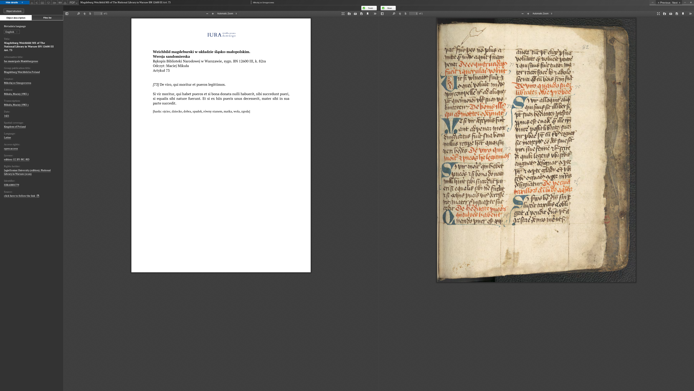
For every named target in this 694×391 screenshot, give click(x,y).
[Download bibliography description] (55, 2)
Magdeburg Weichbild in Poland (22, 72)
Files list (47, 17)
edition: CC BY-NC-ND (16, 159)
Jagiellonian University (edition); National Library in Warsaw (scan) (27, 172)
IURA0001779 (11, 185)
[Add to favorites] (48, 2)
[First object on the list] (653, 2)
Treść (370, 8)
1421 (6, 115)
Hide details (12, 2)
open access (11, 148)
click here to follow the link (20, 195)
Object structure (14, 10)
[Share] (36, 2)
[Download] (32, 2)
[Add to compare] (42, 2)
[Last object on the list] (685, 2)
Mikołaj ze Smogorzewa (17, 82)
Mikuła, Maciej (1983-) (16, 94)
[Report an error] (65, 2)
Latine (7, 137)
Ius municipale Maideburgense (21, 61)
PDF (72, 3)
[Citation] (60, 2)
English (10, 31)
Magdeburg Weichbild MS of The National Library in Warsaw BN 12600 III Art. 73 (29, 46)
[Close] (691, 2)
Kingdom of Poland (15, 126)
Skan (389, 8)
